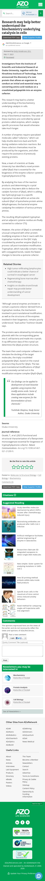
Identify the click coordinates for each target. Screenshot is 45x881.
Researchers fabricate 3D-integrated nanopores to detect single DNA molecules (29, 552)
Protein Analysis (20, 687)
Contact (25, 766)
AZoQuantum (28, 735)
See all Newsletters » (11, 711)
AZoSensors (27, 732)
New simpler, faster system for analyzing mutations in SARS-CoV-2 (30, 566)
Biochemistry (15, 478)
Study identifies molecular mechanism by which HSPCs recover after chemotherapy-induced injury (29, 511)
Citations (8, 495)
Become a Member (30, 760)
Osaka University (10, 427)
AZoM (8, 728)
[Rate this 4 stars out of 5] (27, 467)
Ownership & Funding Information (28, 794)
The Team (26, 756)
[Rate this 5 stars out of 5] (31, 467)
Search (25, 769)
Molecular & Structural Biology (23, 475)
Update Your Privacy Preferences (24, 873)
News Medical (28, 741)
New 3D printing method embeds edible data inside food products (28, 580)
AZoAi (24, 738)
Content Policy (28, 788)
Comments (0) (7, 482)
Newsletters (27, 763)
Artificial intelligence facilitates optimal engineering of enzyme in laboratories (30, 538)
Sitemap (25, 785)
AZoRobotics (11, 735)
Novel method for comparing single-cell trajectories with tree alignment (29, 608)
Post (5, 660)
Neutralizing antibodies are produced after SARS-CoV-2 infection (28, 524)
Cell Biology (18, 699)
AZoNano (10, 732)
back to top (36, 803)
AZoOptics (10, 741)
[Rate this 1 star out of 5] (14, 467)
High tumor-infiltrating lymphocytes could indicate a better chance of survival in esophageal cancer (24, 271)
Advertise (26, 773)
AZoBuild (10, 745)
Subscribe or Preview (21, 678)
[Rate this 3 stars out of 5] (22, 467)
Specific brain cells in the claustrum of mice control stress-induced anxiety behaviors (28, 595)
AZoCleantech (12, 738)
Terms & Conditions (30, 776)
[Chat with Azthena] (38, 876)
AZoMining (27, 728)
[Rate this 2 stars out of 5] (18, 467)
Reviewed (10, 57)
